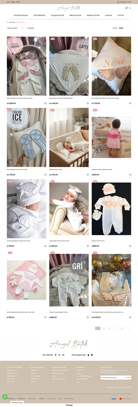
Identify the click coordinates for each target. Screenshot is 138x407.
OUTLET (121, 15)
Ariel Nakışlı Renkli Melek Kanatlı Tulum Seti (20, 312)
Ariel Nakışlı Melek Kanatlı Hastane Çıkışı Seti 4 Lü (107, 312)
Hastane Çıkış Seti (12, 373)
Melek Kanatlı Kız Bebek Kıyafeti (102, 169)
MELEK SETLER (75, 15)
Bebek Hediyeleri (12, 376)
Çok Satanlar (11, 382)
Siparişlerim (34, 370)
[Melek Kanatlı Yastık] (69, 137)
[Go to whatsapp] (4, 396)
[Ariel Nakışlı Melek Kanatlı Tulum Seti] (26, 208)
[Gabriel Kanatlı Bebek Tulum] (69, 280)
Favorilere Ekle (45, 103)
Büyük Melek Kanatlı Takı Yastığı (17, 169)
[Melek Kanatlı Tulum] (111, 208)
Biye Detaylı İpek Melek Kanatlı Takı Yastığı (105, 98)
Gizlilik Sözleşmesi (57, 373)
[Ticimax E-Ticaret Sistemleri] (69, 405)
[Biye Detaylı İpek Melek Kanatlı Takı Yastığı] (111, 66)
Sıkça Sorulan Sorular (58, 379)
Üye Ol (129, 2)
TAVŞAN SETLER (57, 15)
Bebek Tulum (11, 370)
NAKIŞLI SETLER (93, 15)
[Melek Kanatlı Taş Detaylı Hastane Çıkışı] (26, 66)
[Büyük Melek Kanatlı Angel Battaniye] (69, 66)
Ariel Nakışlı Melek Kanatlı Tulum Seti (18, 241)
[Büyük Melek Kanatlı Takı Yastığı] (26, 137)
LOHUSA (108, 15)
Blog (78, 382)
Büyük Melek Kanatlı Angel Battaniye (61, 98)
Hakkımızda (80, 370)
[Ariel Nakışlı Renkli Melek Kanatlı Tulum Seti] (26, 280)
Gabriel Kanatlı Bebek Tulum (58, 312)
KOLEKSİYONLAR (21, 15)
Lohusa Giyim (11, 379)
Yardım (79, 373)
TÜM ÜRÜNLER (39, 15)
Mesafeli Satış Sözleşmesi (60, 370)
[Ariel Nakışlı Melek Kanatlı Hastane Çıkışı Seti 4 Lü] (111, 280)
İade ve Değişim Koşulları (84, 376)
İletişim (54, 376)
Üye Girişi (123, 2)
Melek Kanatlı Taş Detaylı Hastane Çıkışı (19, 98)
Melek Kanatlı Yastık (55, 169)
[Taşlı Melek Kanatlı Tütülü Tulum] (69, 208)
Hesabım (34, 382)
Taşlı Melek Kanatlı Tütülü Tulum (59, 241)
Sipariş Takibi (35, 379)
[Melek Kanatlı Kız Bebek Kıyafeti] (111, 137)
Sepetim (33, 373)
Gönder (127, 377)
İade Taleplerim (36, 376)
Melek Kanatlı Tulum (98, 241)
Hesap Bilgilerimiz (82, 379)
